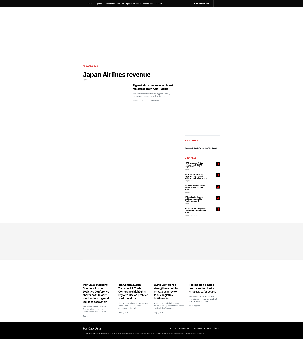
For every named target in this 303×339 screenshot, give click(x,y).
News (90, 3)
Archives (207, 328)
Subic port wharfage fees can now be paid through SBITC (195, 210)
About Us (173, 328)
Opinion (99, 3)
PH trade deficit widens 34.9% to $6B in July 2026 (195, 187)
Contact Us (184, 328)
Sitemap (216, 328)
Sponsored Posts (133, 3)
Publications (148, 3)
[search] (216, 3)
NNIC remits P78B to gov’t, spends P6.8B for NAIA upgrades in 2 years (195, 176)
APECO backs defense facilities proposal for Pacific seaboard (194, 199)
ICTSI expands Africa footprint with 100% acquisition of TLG (194, 165)
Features (120, 3)
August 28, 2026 (191, 169)
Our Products (196, 328)
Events (159, 3)
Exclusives (110, 3)
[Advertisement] (151, 43)
